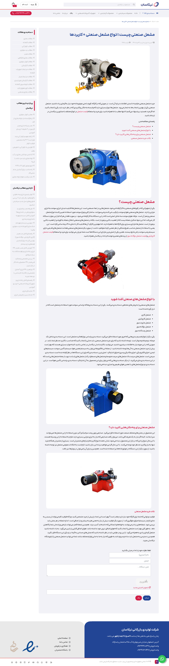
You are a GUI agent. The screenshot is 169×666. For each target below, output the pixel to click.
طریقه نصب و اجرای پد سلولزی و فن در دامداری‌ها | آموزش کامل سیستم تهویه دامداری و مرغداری (25, 214)
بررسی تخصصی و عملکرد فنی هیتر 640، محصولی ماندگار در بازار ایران (24, 262)
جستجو (134, 5)
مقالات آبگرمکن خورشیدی (23, 80)
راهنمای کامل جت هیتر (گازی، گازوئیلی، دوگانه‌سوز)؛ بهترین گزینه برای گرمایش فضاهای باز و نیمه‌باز (25, 239)
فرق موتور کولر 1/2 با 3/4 (24, 166)
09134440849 (143, 646)
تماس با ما (63, 642)
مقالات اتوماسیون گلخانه (24, 84)
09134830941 (142, 650)
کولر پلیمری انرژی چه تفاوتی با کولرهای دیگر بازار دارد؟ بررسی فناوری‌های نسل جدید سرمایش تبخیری (24, 199)
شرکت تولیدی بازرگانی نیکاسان (140, 630)
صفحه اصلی (63, 638)
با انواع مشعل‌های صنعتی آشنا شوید (136, 130)
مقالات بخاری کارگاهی (25, 58)
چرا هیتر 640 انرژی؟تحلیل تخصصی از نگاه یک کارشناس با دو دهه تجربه (24, 273)
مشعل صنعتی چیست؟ (141, 126)
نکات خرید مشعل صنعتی (141, 138)
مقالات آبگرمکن (27, 65)
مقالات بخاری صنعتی (25, 92)
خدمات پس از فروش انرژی (23, 295)
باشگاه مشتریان (61, 650)
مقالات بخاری (28, 39)
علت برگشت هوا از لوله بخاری (22, 177)
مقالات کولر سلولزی (26, 62)
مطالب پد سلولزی (26, 50)
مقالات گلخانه (28, 42)
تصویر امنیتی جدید (140, 587)
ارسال (147, 598)
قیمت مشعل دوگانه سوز (136, 236)
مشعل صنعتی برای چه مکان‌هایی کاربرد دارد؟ (133, 134)
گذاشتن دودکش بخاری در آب (22, 154)
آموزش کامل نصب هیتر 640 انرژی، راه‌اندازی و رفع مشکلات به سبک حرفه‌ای (23, 251)
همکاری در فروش (61, 646)
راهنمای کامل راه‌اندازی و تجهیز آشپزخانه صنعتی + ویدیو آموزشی (24, 283)
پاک (138, 598)
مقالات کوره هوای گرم (25, 88)
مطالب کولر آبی (27, 46)
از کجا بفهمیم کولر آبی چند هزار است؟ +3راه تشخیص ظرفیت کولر (25, 140)
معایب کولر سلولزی (26, 114)
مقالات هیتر (28, 54)
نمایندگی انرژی (27, 291)
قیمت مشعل (82, 111)
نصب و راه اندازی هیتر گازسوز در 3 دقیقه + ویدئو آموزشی (25, 129)
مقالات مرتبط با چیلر (26, 77)
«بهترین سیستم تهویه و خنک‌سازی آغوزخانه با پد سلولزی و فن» (23, 226)
